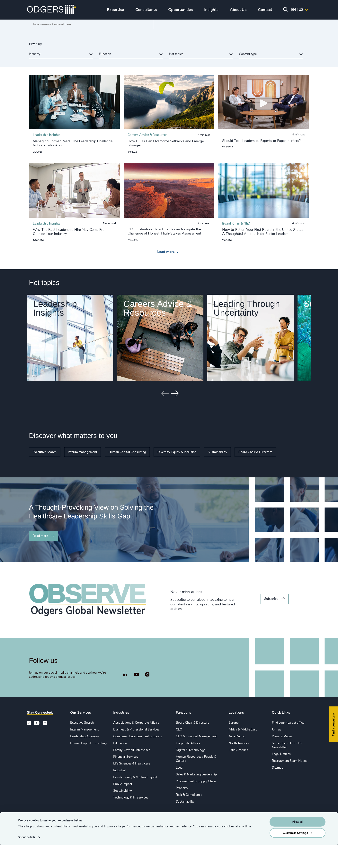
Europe (233, 722)
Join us (276, 729)
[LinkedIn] (125, 675)
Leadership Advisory (84, 736)
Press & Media (282, 736)
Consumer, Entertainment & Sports (137, 736)
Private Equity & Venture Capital (135, 777)
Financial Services (125, 756)
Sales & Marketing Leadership (196, 774)
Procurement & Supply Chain (196, 781)
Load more (166, 252)
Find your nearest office (288, 722)
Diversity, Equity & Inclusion (176, 452)
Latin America (238, 750)
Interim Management (82, 452)
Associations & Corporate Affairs (136, 722)
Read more (40, 535)
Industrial (119, 770)
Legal (179, 767)
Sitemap (277, 767)
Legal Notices (281, 753)
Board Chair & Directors (255, 452)
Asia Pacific (237, 736)
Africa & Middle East (243, 729)
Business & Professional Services (136, 729)
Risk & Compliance (189, 794)
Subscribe (271, 598)
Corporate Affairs (188, 743)
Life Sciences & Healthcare (131, 763)
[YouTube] (136, 674)
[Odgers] (51, 10)
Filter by (35, 44)
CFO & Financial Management (196, 736)
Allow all (297, 821)
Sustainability (217, 452)
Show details (26, 837)
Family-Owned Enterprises (131, 750)
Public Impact (122, 784)
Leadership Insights (55, 308)
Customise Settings (295, 832)
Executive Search (45, 452)
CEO (179, 729)
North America (239, 743)
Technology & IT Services (130, 797)
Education (120, 743)
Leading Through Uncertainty (247, 308)
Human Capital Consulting (127, 452)
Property (182, 788)
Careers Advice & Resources (157, 308)
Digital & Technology (190, 750)
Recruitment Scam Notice (289, 760)
